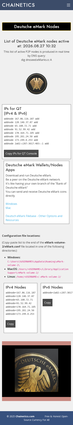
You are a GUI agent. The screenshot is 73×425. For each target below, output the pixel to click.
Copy (10, 324)
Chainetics (18, 5)
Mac (8, 208)
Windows (11, 204)
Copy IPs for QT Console (21, 153)
